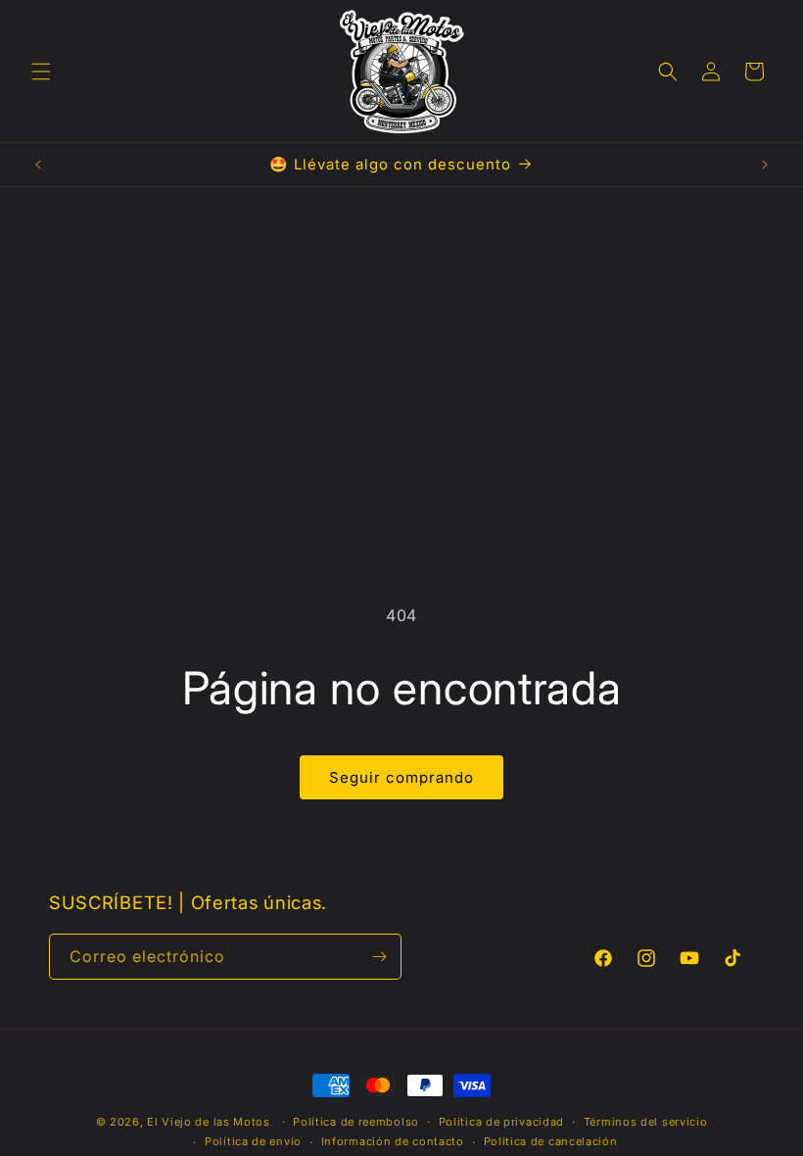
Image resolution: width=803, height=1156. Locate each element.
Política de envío (253, 1141)
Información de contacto (392, 1141)
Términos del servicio (646, 1122)
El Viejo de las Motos (208, 1122)
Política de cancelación (551, 1141)
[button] (41, 71)
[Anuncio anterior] (38, 164)
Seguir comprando (401, 777)
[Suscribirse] (379, 957)
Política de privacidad (501, 1122)
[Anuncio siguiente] (764, 164)
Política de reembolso (356, 1122)
